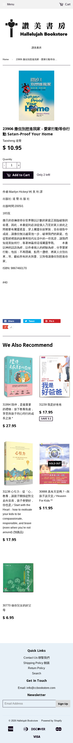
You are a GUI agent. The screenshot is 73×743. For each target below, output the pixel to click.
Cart (67, 4)
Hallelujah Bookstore (27, 720)
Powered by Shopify (51, 720)
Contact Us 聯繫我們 (37, 657)
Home (6, 59)
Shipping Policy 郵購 (36, 662)
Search (36, 673)
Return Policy (36, 668)
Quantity (7, 159)
